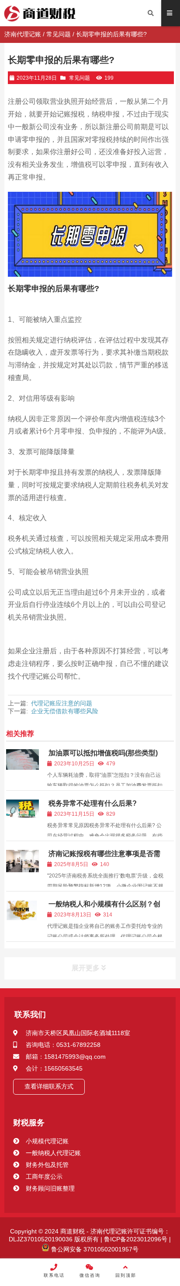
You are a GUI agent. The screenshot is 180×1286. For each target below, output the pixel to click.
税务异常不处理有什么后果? (92, 803)
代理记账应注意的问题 (61, 703)
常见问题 (58, 34)
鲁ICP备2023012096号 (134, 1239)
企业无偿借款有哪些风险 (64, 711)
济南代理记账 (22, 34)
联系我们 (30, 1014)
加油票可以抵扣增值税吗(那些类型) (103, 753)
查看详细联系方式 (48, 1086)
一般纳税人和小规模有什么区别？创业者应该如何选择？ (103, 908)
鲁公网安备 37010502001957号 (93, 1249)
